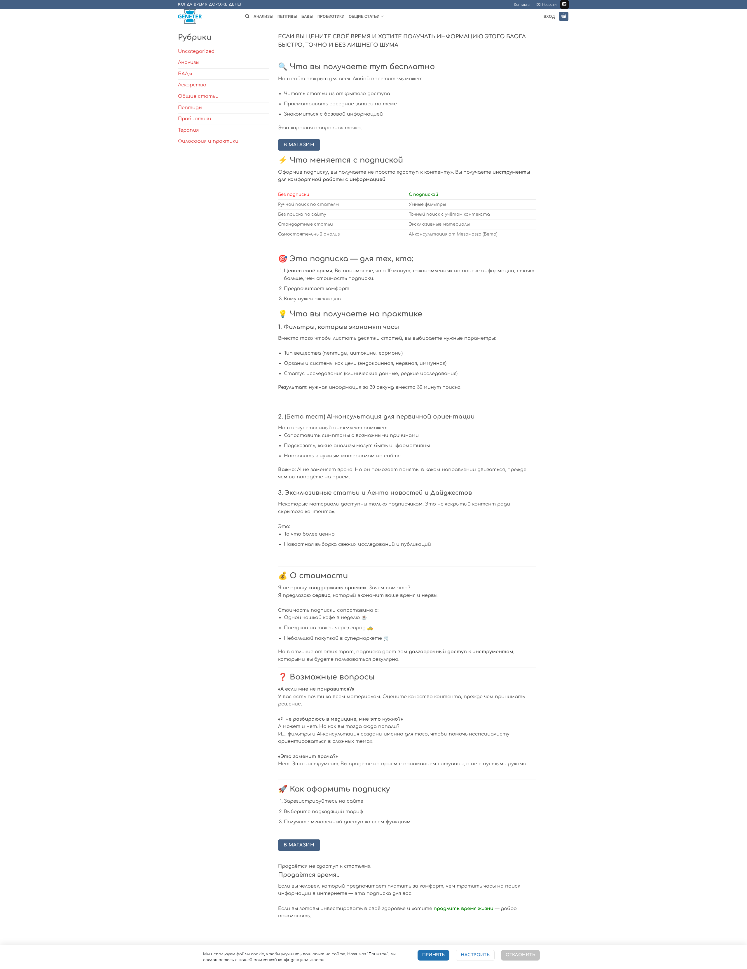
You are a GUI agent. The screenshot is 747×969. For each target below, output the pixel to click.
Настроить (475, 955)
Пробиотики (331, 16)
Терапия (188, 130)
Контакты (522, 4)
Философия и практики (208, 141)
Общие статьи (364, 16)
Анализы (263, 16)
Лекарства (192, 85)
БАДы (307, 16)
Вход (549, 16)
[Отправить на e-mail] (564, 4)
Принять (433, 955)
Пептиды (287, 16)
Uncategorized (196, 51)
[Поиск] (247, 16)
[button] (546, 4)
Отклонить (520, 955)
